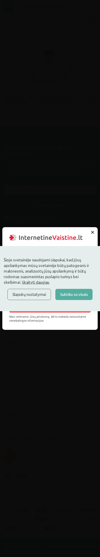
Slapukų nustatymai (29, 294)
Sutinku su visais (74, 294)
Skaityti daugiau (35, 282)
